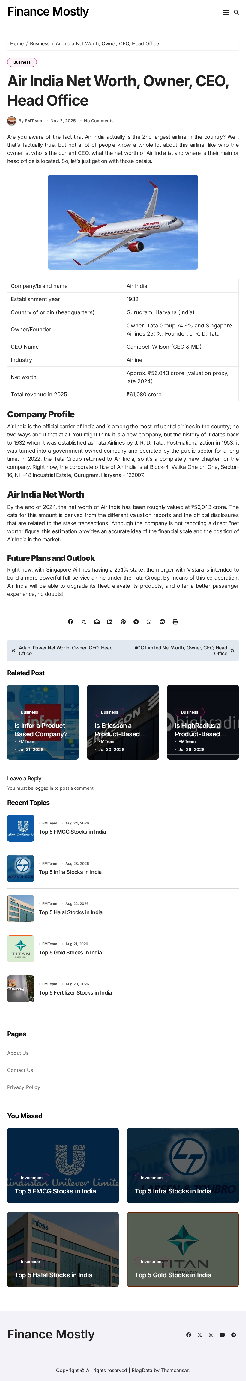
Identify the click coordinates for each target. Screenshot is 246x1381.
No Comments (99, 120)
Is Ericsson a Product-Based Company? (117, 734)
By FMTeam (30, 120)
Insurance (30, 1261)
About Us (18, 1053)
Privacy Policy (23, 1087)
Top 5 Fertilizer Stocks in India (75, 992)
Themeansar (174, 1370)
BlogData (142, 1370)
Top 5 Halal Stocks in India (71, 912)
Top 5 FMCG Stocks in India (72, 832)
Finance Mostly (48, 11)
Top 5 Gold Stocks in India (70, 952)
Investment (32, 1177)
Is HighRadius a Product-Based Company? (197, 734)
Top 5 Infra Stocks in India (70, 872)
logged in (43, 788)
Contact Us (20, 1070)
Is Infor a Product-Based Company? (41, 730)
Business (22, 62)
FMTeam (27, 741)
